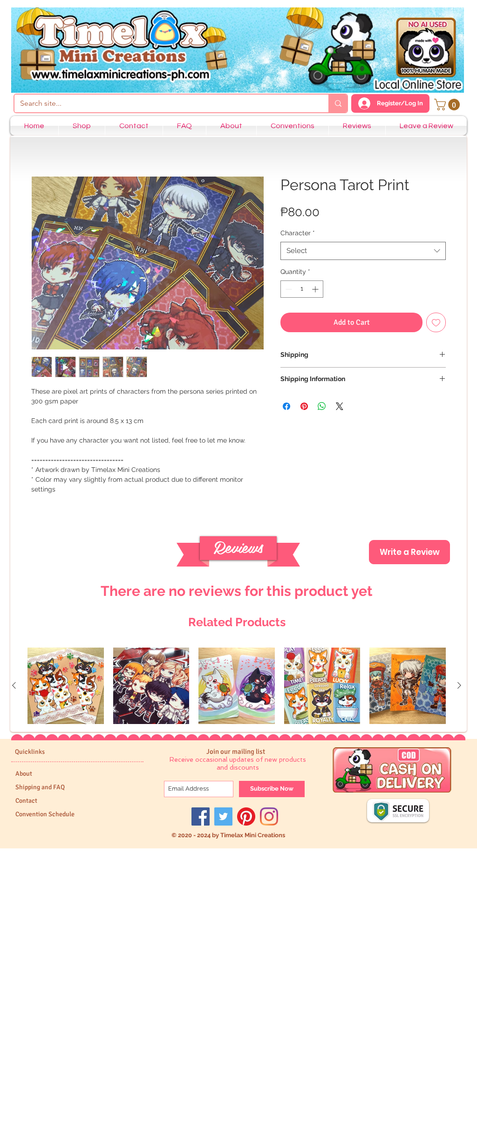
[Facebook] (200, 816)
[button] (448, 104)
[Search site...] (337, 103)
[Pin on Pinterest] (304, 406)
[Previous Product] (14, 685)
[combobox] (363, 251)
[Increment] (316, 289)
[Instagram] (269, 816)
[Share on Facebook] (286, 406)
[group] (236, 685)
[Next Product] (459, 685)
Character (297, 233)
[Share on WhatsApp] (321, 406)
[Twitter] (223, 816)
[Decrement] (287, 289)
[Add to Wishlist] (436, 322)
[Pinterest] (246, 816)
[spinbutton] (301, 289)
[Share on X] (339, 406)
